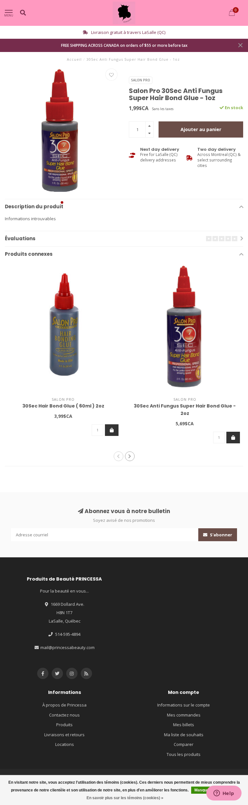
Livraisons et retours (64, 735)
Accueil (74, 59)
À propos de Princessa (64, 705)
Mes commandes (184, 715)
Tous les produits (184, 754)
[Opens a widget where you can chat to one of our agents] (224, 794)
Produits (64, 725)
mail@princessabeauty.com (67, 647)
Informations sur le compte (183, 705)
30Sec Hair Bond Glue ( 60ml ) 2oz (63, 406)
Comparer (183, 744)
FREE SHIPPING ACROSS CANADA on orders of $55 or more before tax (124, 45)
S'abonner (220, 535)
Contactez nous (64, 715)
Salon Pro (140, 80)
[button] (62, 202)
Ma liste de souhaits (183, 735)
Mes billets (183, 725)
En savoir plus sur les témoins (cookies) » (125, 798)
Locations (64, 744)
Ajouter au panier (201, 129)
